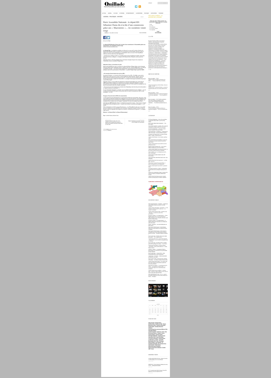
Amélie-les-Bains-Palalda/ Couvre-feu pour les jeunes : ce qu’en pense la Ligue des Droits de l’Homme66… (158, 150)
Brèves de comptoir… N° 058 (153, 92)
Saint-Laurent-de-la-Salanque (155, 347)
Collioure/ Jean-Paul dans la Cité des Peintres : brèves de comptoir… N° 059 (157, 85)
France (163, 333)
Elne (166, 331)
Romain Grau (163, 343)
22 (163, 311)
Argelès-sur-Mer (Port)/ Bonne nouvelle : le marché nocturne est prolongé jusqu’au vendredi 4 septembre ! (157, 177)
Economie (121, 13)
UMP (149, 348)
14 (160, 309)
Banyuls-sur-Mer (152, 325)
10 (149, 309)
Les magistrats (152, 29)
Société (119, 16)
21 (160, 311)
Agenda (110, 13)
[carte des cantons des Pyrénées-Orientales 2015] (158, 191)
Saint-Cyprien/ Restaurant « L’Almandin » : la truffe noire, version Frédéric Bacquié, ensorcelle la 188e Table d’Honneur (158, 205)
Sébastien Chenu (115, 115)
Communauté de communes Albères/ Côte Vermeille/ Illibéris (157, 330)
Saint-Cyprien (151, 344)
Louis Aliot (161, 339)
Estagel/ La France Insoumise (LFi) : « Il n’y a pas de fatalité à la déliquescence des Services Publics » (157, 147)
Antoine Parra (158, 322)
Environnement (130, 13)
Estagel (159, 333)
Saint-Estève (158, 344)
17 (149, 311)
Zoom (152, 348)
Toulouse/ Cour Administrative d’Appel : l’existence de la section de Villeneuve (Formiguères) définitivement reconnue (157, 173)
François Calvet (158, 334)
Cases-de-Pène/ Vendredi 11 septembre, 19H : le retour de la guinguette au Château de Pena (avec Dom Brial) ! (158, 126)
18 (152, 311)
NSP (151, 24)
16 (166, 309)
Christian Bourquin (159, 326)
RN (159, 343)
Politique (146, 13)
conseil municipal (152, 331)
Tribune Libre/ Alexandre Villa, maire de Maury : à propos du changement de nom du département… (156, 163)
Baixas (164, 323)
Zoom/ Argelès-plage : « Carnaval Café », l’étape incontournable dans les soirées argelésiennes (156, 254)
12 (155, 309)
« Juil (158, 315)
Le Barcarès (151, 339)
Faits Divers (154, 13)
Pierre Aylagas (151, 342)
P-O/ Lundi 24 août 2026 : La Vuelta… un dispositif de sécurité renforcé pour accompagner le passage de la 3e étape (157, 169)
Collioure (150, 327)
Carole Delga (151, 326)
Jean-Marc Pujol (152, 337)
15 (163, 309)
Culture (115, 13)
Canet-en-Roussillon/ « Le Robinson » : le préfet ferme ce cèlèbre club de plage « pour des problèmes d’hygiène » (158, 132)
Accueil (104, 13)
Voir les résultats (158, 32)
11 (152, 309)
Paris (157, 341)
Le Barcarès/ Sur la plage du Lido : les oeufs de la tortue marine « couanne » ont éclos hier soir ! (157, 135)
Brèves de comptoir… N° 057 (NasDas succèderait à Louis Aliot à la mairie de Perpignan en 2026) (157, 100)
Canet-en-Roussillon (160, 325)
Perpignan (161, 341)
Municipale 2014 (152, 341)
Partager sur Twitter (108, 37)
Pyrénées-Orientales (153, 343)
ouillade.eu (108, 129)
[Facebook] (141, 16)
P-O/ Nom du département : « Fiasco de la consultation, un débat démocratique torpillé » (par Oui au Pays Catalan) (157, 120)
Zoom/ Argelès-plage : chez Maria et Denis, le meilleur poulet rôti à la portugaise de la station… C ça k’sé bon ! (157, 243)
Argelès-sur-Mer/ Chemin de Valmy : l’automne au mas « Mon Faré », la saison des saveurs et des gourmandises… (157, 212)
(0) (150, 69)
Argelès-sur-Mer (158, 323)
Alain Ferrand (151, 322)
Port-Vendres (158, 342)
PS (162, 342)
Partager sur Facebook (104, 37)
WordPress (109, 130)
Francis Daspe (151, 334)
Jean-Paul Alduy (159, 337)
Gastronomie (139, 13)
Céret (163, 331)
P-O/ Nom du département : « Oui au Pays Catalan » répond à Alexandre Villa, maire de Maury (157, 129)
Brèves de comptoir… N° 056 (153, 107)
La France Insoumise (153, 338)
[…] (149, 69)
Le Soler (156, 339)
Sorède (163, 347)
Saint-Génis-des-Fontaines (154, 346)
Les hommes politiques (154, 28)
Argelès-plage (151, 323)
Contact (150, 3)
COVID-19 (159, 331)
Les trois (151, 25)
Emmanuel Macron (152, 333)
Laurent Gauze (161, 338)
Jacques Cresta (161, 335)
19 (155, 311)
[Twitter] (142, 16)
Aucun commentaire (142, 32)
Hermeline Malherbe (153, 335)
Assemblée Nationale (108, 115)
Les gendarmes (152, 27)
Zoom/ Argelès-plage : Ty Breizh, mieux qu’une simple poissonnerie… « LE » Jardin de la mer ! (157, 236)
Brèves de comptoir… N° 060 (153, 78)
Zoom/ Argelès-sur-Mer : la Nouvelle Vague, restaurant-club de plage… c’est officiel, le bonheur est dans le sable (157, 259)
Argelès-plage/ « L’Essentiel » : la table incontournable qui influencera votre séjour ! (157, 256)
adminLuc (107, 32)
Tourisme (161, 13)
